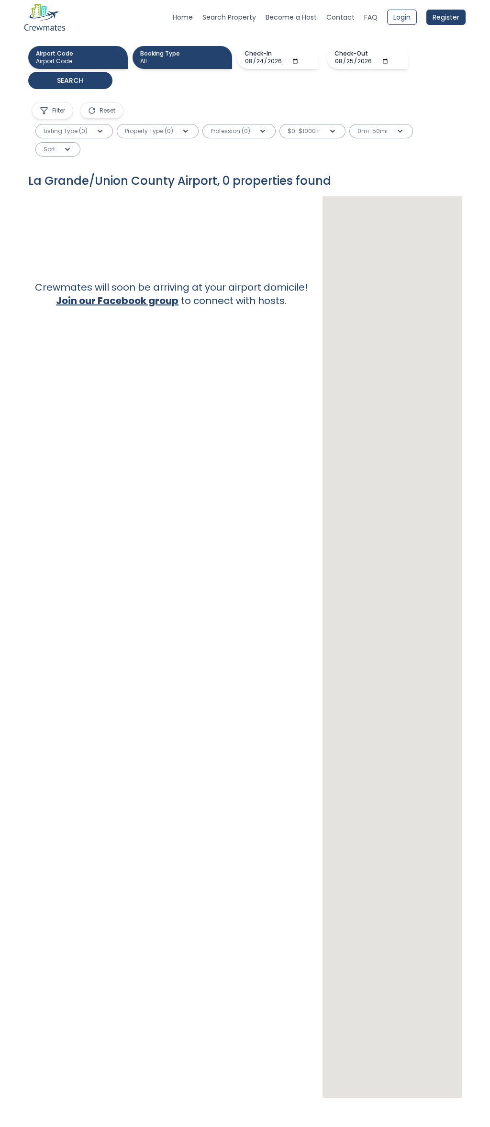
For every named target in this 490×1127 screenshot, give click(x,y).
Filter (58, 110)
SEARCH (70, 80)
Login (402, 17)
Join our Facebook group (117, 300)
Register (446, 17)
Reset (107, 110)
